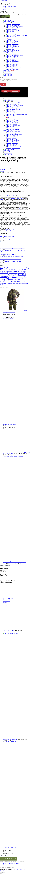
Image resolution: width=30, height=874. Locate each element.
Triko (8, 279)
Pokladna (15, 91)
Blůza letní (16, 268)
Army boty (7, 268)
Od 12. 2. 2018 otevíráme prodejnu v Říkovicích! (11, 261)
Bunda (14, 269)
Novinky (2, 171)
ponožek (13, 195)
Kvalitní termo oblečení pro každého (8, 254)
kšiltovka (10, 273)
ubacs (15, 281)
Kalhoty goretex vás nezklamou (7, 236)
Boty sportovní (10, 269)
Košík (5, 91)
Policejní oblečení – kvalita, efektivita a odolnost (10, 259)
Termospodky (3, 279)
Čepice (26, 283)
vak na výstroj (21, 281)
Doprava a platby (6, 599)
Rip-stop (9, 277)
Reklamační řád (6, 601)
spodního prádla (4, 195)
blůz (19, 198)
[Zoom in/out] (4, 872)
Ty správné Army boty (5, 239)
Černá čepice (3, 284)
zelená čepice (12, 283)
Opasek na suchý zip (4, 274)
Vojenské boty (3, 283)
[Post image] (4, 241)
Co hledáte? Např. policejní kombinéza (8, 79)
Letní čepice (14, 273)
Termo (25, 277)
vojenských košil (14, 198)
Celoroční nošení (20, 269)
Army (2, 268)
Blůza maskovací (22, 268)
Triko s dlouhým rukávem (16, 279)
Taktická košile (20, 277)
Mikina (19, 273)
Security (14, 277)
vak (17, 281)
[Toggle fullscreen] (3, 872)
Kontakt (4, 603)
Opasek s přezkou (12, 275)
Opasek (26, 273)
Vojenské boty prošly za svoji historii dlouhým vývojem (12, 248)
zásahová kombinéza (19, 283)
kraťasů (1, 199)
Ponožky (3, 277)
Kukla (6, 273)
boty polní (6, 269)
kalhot (22, 198)
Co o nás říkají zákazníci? (9, 859)
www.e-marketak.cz (20, 869)
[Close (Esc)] (0, 872)
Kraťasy (2, 273)
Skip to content (3, 0)
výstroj (8, 283)
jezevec (10, 271)
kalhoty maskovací (20, 271)
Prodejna (5, 602)
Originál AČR (22, 275)
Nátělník (22, 273)
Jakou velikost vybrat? (8, 598)
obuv (19, 208)
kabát (14, 271)
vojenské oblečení (7, 230)
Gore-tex (6, 271)
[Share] (2, 872)
